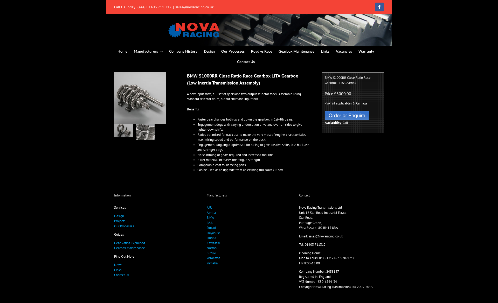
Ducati (211, 228)
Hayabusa (213, 233)
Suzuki (211, 253)
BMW (210, 217)
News (118, 265)
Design (119, 216)
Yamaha (212, 263)
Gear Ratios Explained (129, 243)
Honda (211, 238)
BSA (210, 223)
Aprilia (211, 212)
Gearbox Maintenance (129, 248)
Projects (119, 221)
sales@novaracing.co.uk (194, 7)
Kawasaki (213, 243)
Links (117, 270)
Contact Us (121, 275)
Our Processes (124, 226)
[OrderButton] (347, 113)
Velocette (213, 258)
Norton (212, 248)
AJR (209, 207)
